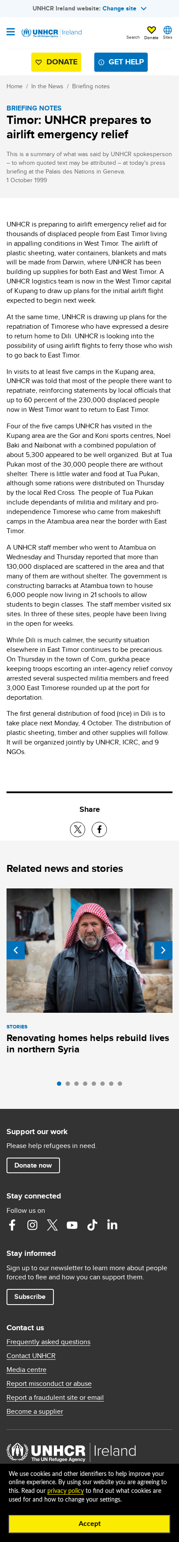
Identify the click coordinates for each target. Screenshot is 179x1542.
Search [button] (133, 37)
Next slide (163, 950)
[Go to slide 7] (113, 1085)
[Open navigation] (11, 32)
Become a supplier (35, 1411)
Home (15, 86)
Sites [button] (167, 37)
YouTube (72, 1225)
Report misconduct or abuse (49, 1383)
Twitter (52, 1225)
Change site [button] (119, 8)
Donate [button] (151, 37)
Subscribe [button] (30, 1297)
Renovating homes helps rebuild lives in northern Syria (88, 1043)
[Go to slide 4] (87, 1085)
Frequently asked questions (48, 1342)
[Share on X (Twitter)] (77, 829)
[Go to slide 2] (70, 1085)
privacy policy (65, 1491)
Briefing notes (91, 86)
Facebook (12, 1225)
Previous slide (16, 950)
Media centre (26, 1370)
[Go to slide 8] (122, 1085)
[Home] (50, 33)
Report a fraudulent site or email (55, 1397)
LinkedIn (112, 1225)
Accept (90, 1523)
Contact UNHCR (31, 1356)
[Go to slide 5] (96, 1085)
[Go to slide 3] (78, 1085)
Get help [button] (126, 61)
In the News (47, 86)
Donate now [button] (33, 1165)
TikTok (92, 1225)
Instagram (32, 1225)
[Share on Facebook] (99, 829)
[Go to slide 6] (104, 1085)
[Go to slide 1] (61, 1085)
